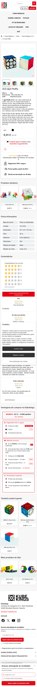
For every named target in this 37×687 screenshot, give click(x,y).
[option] (9, 199)
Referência (6, 95)
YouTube (13, 620)
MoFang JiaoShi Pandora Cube (27, 521)
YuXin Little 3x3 (9, 204)
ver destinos (26, 468)
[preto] (12, 130)
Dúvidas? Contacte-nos (9, 611)
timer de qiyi (9, 579)
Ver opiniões (19, 417)
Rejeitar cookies (18, 355)
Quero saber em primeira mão (12, 640)
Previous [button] (1, 196)
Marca (4, 93)
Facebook (3, 620)
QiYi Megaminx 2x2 (27, 579)
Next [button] (35, 196)
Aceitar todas (18, 349)
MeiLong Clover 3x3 (9, 547)
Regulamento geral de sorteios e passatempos (17, 648)
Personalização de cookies (18, 361)
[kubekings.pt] (4, 5)
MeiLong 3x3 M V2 (27, 204)
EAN (3, 97)
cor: (5, 130)
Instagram (19, 620)
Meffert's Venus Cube (9, 520)
